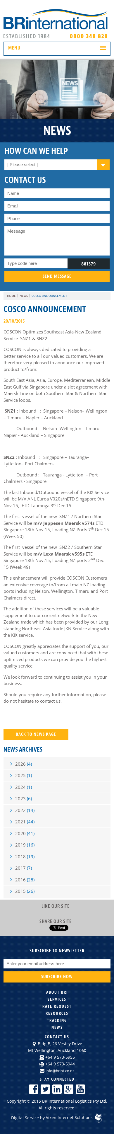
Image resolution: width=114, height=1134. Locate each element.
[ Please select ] (22, 164)
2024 (23, 787)
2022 (24, 810)
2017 (23, 868)
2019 (24, 845)
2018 (24, 856)
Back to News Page (36, 734)
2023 (23, 798)
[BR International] (57, 38)
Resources (57, 1013)
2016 (24, 880)
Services (57, 999)
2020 (24, 833)
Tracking (57, 1020)
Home (11, 296)
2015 (24, 891)
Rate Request (57, 1006)
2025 (23, 775)
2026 (23, 764)
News (24, 296)
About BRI (57, 992)
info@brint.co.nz (60, 1070)
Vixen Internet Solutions (70, 1117)
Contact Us (57, 1036)
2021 (24, 822)
